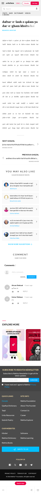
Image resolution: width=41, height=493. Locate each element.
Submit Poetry (7, 420)
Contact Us (24, 410)
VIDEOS (27, 13)
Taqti (4, 410)
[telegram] (31, 465)
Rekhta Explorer (26, 420)
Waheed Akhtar (9, 30)
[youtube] (20, 465)
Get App (34, 3)
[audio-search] (36, 8)
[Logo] (9, 3)
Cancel (23, 277)
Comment (31, 277)
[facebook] (10, 465)
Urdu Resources (8, 415)
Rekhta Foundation (28, 401)
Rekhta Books (7, 443)
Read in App (20, 483)
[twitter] (15, 465)
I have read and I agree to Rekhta (20, 385)
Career (23, 415)
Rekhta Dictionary (9, 438)
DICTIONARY (18, 13)
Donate (26, 3)
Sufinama (24, 433)
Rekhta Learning (26, 438)
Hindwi (5, 433)
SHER (11, 13)
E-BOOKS (6, 15)
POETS (5, 13)
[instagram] (26, 465)
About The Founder (28, 406)
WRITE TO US (22, 449)
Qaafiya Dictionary (9, 406)
